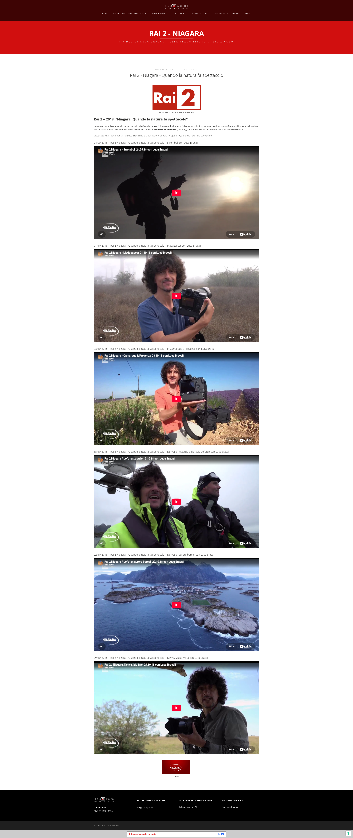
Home (105, 14)
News (247, 14)
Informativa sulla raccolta (142, 834)
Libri (174, 14)
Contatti (236, 14)
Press (208, 14)
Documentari (221, 14)
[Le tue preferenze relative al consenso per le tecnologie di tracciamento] (348, 833)
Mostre (184, 14)
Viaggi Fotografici (138, 14)
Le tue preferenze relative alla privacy (189, 834)
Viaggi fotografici (145, 807)
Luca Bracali (118, 14)
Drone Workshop (159, 14)
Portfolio (196, 14)
